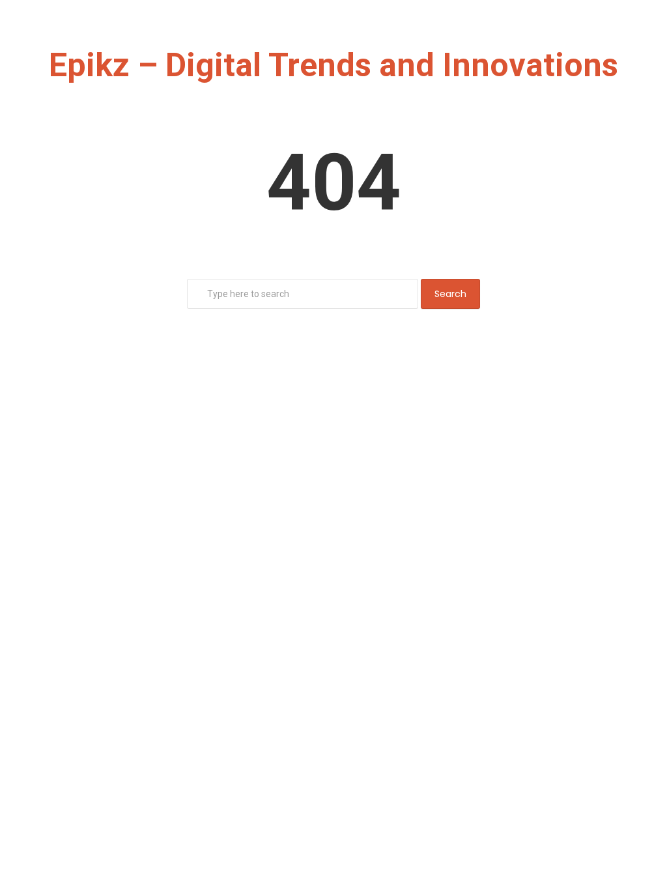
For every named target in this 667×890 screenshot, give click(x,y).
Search (450, 293)
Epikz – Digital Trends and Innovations (333, 65)
